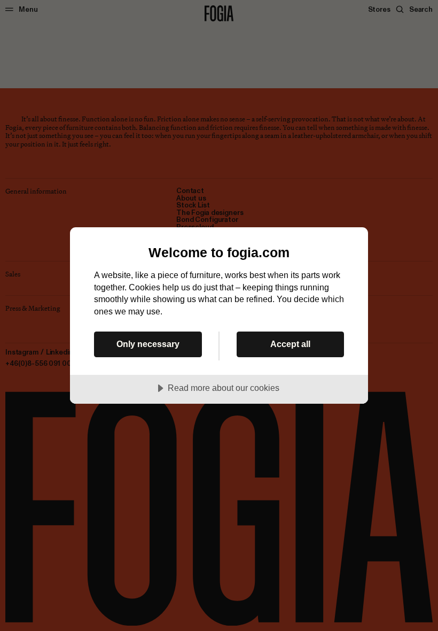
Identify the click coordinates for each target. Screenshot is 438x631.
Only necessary (147, 344)
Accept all (290, 344)
